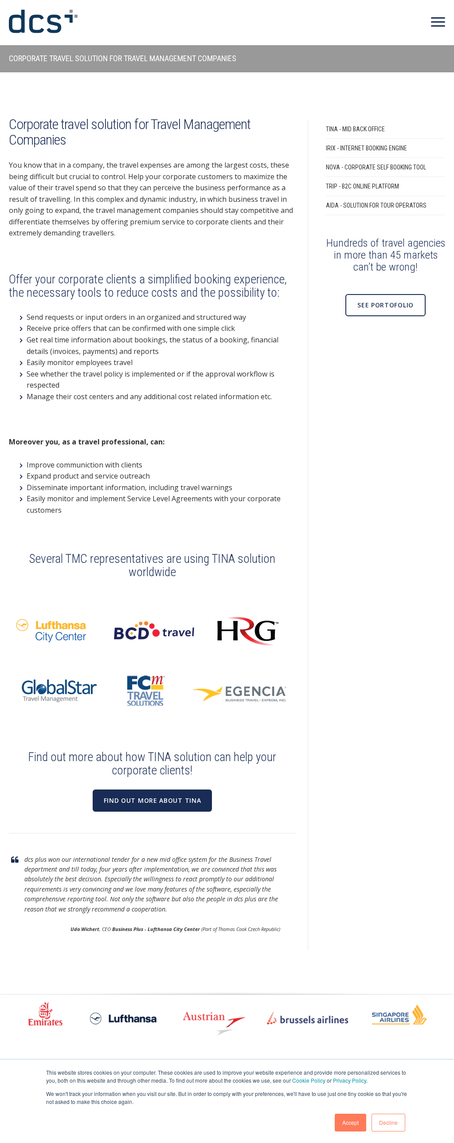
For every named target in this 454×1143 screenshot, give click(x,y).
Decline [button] (388, 1122)
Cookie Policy (308, 1080)
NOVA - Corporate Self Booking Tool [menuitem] (376, 167)
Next (434, 1017)
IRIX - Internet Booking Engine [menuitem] (366, 148)
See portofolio (385, 305)
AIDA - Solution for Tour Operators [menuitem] (376, 205)
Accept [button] (350, 1122)
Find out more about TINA (152, 800)
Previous (20, 1017)
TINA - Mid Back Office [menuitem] (355, 129)
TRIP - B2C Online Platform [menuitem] (362, 186)
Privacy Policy (349, 1080)
